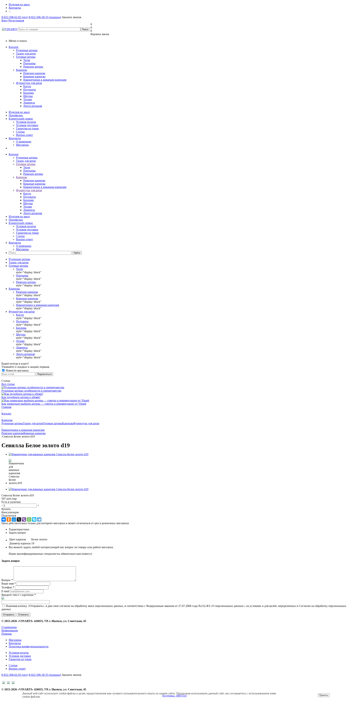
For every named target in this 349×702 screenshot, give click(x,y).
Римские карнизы (12, 433)
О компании (23, 141)
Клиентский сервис (21, 118)
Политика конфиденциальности (29, 646)
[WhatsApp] (29, 519)
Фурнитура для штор (29, 83)
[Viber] (24, 519)
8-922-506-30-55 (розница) (45, 17)
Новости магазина (17, 370)
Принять (323, 695)
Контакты (15, 138)
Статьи (20, 131)
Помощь (6, 633)
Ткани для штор (26, 53)
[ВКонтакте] (3, 519)
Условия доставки (27, 125)
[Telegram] (39, 519)
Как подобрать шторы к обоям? (20, 397)
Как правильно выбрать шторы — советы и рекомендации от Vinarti (43, 403)
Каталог (14, 47)
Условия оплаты (26, 121)
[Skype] (34, 519)
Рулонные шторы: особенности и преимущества (31, 390)
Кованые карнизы (34, 433)
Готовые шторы (25, 56)
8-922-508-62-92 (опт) (14, 17)
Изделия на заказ (19, 112)
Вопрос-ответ (24, 135)
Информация (9, 630)
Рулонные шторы (26, 50)
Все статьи (8, 384)
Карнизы (21, 69)
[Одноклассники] (9, 519)
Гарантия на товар (27, 128)
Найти (77, 252)
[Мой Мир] (14, 519)
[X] (19, 519)
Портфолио (16, 115)
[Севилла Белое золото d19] (48, 454)
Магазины (22, 144)
